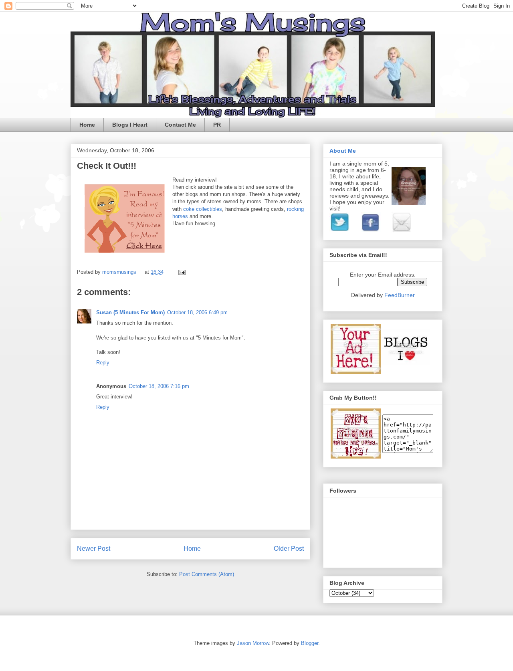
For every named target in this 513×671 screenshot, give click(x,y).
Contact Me (180, 124)
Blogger (309, 643)
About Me (342, 151)
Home (87, 124)
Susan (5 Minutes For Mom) (130, 312)
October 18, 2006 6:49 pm (197, 312)
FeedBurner (399, 295)
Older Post (289, 548)
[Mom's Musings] (356, 456)
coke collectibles (202, 209)
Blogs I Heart (129, 124)
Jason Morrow (253, 643)
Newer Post (93, 548)
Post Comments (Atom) (206, 574)
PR (217, 124)
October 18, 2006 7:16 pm (159, 386)
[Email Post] (181, 272)
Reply (102, 363)
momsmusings (120, 272)
